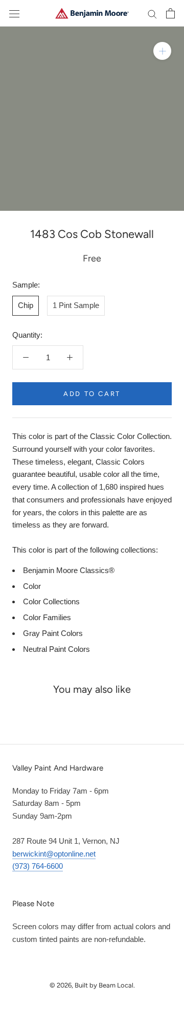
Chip (25, 305)
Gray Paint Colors (53, 633)
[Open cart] (170, 13)
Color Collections (51, 601)
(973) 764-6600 (37, 866)
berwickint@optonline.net (54, 853)
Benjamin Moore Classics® (68, 570)
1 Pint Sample (76, 305)
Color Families (47, 617)
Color (32, 586)
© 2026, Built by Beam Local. (92, 985)
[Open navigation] (14, 13)
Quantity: (27, 335)
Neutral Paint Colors (56, 649)
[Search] (152, 13)
